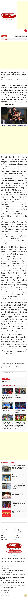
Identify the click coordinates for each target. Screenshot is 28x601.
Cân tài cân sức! (5, 410)
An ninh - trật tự (18, 528)
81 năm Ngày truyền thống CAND (18, 36)
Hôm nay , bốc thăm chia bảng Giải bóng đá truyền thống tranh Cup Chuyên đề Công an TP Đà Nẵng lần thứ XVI (7, 425)
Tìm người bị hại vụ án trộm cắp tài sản (18, 475)
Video (16, 539)
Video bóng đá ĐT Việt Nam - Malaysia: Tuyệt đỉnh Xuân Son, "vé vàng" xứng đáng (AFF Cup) (20, 425)
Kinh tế (2, 533)
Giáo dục (17, 535)
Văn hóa (16, 533)
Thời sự (2, 528)
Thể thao (5, 39)
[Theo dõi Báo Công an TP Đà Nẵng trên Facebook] (14, 551)
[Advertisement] (14, 55)
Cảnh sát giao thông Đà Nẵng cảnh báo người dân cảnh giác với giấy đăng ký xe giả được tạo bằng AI (19, 486)
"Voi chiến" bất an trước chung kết (20, 411)
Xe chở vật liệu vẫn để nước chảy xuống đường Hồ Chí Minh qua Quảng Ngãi (18, 467)
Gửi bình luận (6, 378)
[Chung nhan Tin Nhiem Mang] (14, 554)
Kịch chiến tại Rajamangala (18, 396)
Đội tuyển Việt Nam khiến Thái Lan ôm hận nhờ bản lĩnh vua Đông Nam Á (7, 398)
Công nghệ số (4, 539)
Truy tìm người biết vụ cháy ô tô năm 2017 (18, 512)
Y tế (2, 535)
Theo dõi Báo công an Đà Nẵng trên (10, 363)
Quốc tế (3, 537)
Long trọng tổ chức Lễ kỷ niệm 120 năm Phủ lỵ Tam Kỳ (19, 493)
